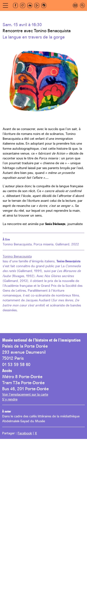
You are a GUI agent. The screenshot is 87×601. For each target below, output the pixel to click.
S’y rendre (9, 399)
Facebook (25, 432)
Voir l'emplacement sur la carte (25, 394)
